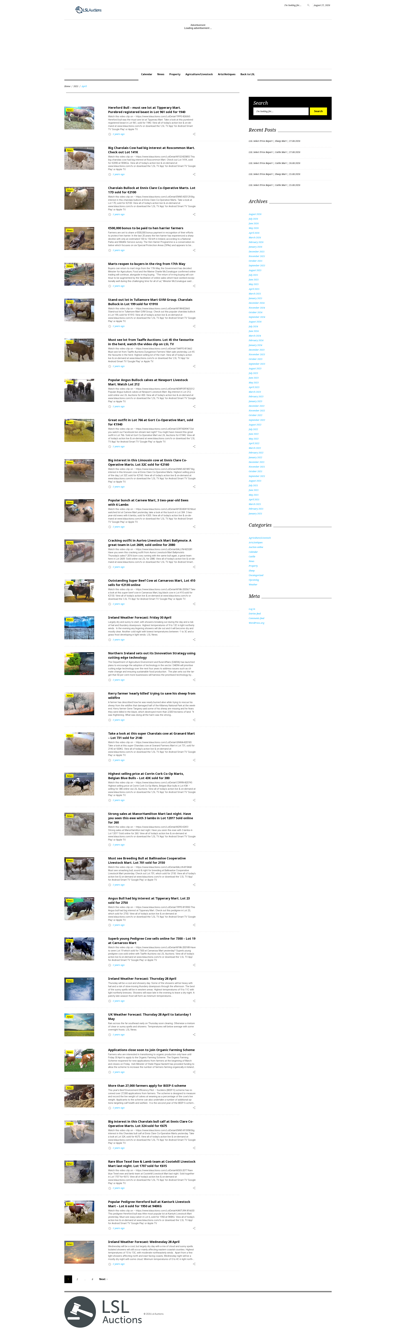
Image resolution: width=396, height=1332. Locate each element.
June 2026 (254, 223)
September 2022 (257, 419)
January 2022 (255, 457)
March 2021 (255, 504)
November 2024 (257, 307)
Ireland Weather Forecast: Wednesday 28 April (144, 1242)
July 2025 (253, 274)
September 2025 (257, 265)
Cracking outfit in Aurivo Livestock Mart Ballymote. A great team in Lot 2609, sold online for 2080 (149, 542)
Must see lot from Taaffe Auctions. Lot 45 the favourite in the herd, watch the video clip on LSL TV (151, 342)
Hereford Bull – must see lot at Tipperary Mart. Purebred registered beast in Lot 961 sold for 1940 (146, 109)
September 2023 (257, 363)
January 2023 (255, 401)
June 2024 (254, 331)
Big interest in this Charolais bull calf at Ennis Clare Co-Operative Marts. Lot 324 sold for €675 (150, 1123)
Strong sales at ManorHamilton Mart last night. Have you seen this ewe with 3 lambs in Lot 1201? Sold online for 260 (150, 818)
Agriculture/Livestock (199, 74)
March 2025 (255, 293)
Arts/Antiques (226, 74)
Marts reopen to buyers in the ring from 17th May (146, 264)
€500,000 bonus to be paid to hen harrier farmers (145, 228)
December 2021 (257, 462)
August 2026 (255, 214)
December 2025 (257, 251)
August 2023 (255, 368)
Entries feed (255, 613)
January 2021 (255, 513)
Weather (253, 584)
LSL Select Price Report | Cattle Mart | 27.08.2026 (274, 152)
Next (104, 1279)
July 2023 (253, 373)
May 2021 (254, 494)
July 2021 (253, 485)
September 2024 (257, 316)
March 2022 (255, 447)
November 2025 (257, 256)
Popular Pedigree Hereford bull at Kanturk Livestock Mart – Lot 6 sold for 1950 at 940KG (149, 1204)
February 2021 (256, 508)
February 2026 (256, 242)
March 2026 (255, 237)
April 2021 (254, 499)
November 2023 (257, 354)
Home (67, 86)
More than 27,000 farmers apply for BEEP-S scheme (147, 1085)
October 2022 (255, 415)
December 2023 (257, 349)
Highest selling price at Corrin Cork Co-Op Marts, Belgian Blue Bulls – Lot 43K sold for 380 (146, 776)
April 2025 (254, 288)
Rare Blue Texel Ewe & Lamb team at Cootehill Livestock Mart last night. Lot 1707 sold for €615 (152, 1163)
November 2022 (257, 410)
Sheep (252, 570)
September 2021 (257, 476)
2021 (75, 86)
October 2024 (255, 312)
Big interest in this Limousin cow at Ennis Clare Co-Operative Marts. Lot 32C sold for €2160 (147, 462)
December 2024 (257, 302)
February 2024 (256, 340)
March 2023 (255, 391)
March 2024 (255, 335)
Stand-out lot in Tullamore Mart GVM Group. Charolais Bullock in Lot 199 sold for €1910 (150, 302)
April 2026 (254, 232)
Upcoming (254, 579)
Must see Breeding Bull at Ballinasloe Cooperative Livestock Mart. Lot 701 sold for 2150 (147, 860)
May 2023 (254, 382)
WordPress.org (256, 622)
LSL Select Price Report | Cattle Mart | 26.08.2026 (274, 163)
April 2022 (254, 443)
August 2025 (255, 270)
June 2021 (254, 490)
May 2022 (254, 438)
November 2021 (257, 466)
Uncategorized (256, 575)
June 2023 (254, 377)
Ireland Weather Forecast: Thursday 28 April (142, 978)
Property (174, 74)
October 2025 (255, 260)
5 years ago (119, 134)
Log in (252, 608)
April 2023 (254, 387)
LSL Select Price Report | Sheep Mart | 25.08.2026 (274, 174)
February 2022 (256, 452)
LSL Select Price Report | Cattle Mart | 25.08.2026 (274, 185)
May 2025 (254, 284)
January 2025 (255, 298)
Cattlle (252, 556)
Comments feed (256, 618)
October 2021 (255, 471)
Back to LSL (248, 74)
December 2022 (257, 405)
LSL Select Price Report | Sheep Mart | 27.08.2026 (274, 140)
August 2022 (255, 424)
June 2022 (254, 433)
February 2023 (256, 396)
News (160, 74)
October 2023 (255, 359)
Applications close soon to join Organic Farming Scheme (151, 1050)
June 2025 (254, 279)
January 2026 (255, 246)
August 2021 (255, 480)
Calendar (146, 74)
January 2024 (255, 345)
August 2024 (255, 321)
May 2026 (254, 228)
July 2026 (253, 218)
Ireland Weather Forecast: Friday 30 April (139, 617)
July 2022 (253, 429)
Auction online (256, 547)
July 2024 (253, 326)
